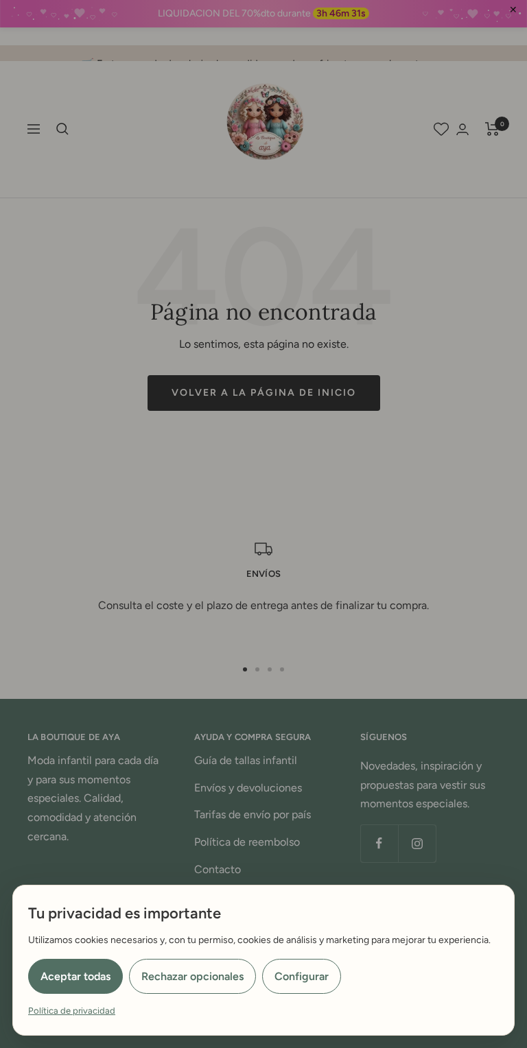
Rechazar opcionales (192, 976)
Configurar (301, 976)
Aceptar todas (75, 976)
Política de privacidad (71, 1010)
